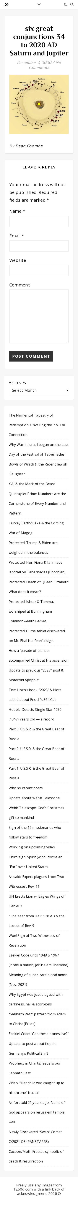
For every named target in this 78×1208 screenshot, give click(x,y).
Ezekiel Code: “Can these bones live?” (39, 1033)
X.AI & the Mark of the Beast (32, 483)
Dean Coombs (29, 145)
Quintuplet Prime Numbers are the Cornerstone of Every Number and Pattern (37, 503)
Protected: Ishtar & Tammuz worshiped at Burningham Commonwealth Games (32, 611)
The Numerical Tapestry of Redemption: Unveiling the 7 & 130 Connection (37, 425)
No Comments (45, 65)
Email (16, 236)
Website (17, 260)
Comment (19, 285)
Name (17, 211)
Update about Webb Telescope (34, 798)
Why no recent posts (26, 788)
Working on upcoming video (32, 847)
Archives (17, 382)
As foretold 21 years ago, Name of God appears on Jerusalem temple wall (37, 1112)
